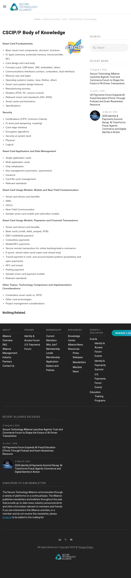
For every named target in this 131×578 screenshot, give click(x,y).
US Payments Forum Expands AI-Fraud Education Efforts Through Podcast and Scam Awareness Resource (29, 450)
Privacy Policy (86, 547)
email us (7, 517)
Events (93, 339)
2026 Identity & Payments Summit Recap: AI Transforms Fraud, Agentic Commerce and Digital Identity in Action (38, 468)
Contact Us (8, 365)
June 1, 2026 (98, 91)
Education (95, 392)
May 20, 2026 (110, 112)
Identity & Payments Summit (100, 365)
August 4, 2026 (99, 70)
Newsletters (79, 362)
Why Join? (51, 344)
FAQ (5, 344)
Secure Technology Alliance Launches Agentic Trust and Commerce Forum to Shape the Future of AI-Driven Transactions (33, 432)
